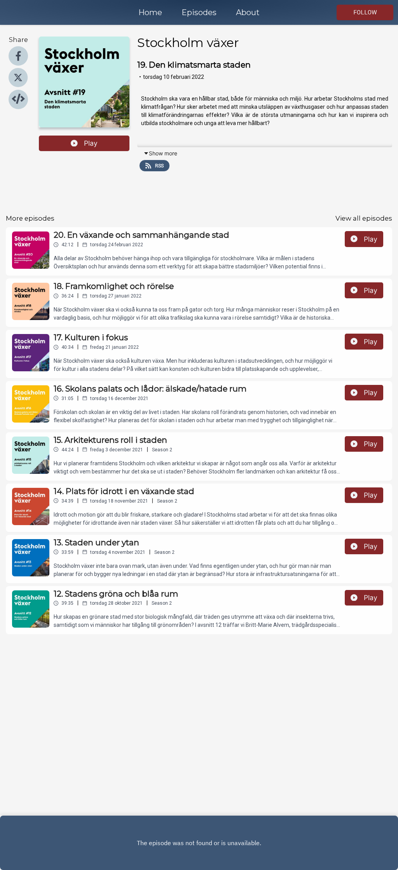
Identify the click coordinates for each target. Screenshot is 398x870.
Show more (163, 153)
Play (91, 143)
